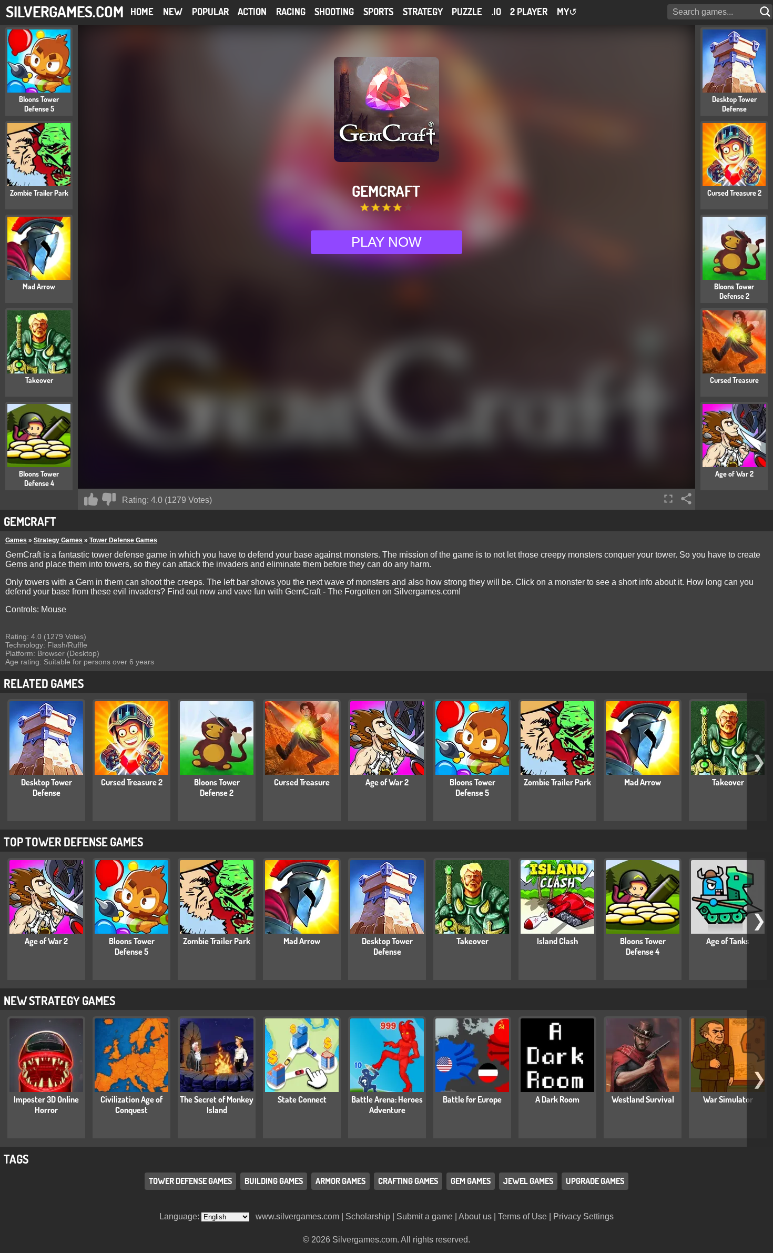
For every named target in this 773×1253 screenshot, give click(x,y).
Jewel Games (528, 1181)
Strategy (423, 11)
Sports (378, 11)
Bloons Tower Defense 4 (643, 946)
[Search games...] (766, 11)
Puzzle (467, 11)
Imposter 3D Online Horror (46, 1104)
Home (142, 11)
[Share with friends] (686, 499)
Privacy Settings (583, 1216)
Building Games (274, 1181)
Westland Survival (643, 1099)
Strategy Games (58, 540)
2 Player (528, 11)
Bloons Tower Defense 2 (217, 787)
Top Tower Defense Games (73, 841)
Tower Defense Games (123, 540)
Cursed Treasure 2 (131, 782)
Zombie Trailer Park (557, 782)
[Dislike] (109, 499)
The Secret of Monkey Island (216, 1104)
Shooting (334, 11)
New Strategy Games (59, 1000)
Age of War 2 (387, 782)
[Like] (91, 499)
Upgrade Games (595, 1181)
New (172, 11)
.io (496, 11)
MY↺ (567, 11)
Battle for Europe (472, 1099)
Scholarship (367, 1216)
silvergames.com (65, 11)
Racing (291, 11)
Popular (210, 11)
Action (252, 11)
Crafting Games (408, 1181)
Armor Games (340, 1181)
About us (475, 1216)
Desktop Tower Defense (46, 787)
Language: (180, 1216)
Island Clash (557, 941)
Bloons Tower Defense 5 (472, 787)
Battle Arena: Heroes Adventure (387, 1104)
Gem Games (471, 1181)
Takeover (728, 782)
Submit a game (424, 1216)
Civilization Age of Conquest (131, 1104)
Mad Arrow (642, 782)
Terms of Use (522, 1216)
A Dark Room (557, 1099)
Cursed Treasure (302, 782)
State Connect (302, 1099)
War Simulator (728, 1099)
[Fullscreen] (668, 499)
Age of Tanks (727, 941)
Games (16, 540)
